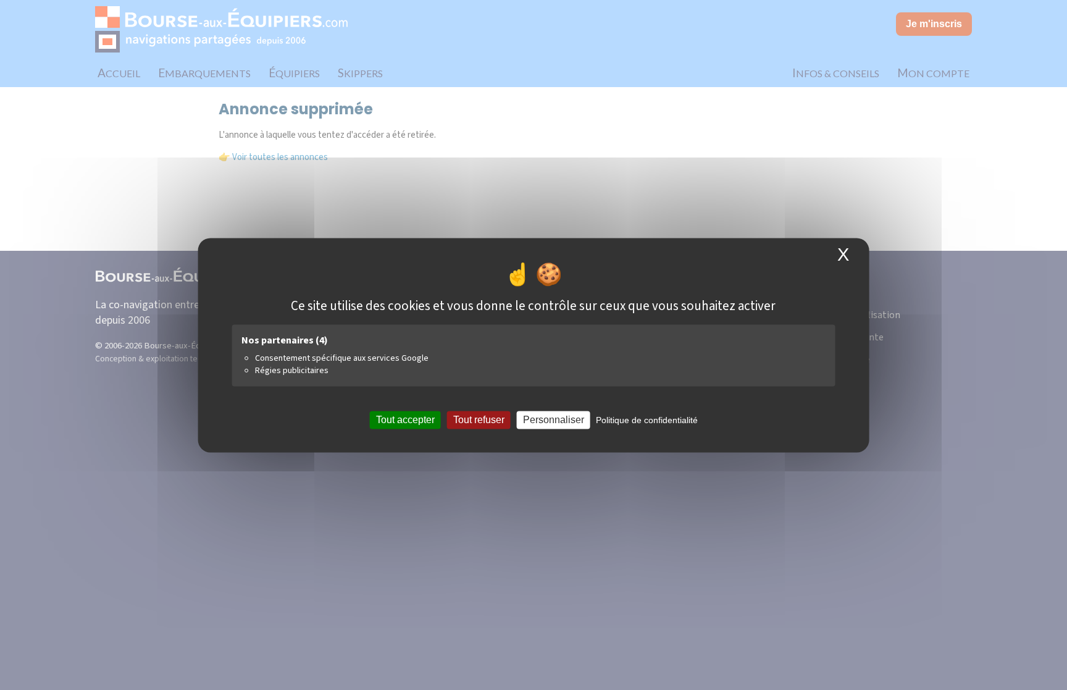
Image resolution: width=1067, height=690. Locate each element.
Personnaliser (553, 419)
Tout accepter (405, 419)
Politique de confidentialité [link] (647, 420)
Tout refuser (478, 419)
